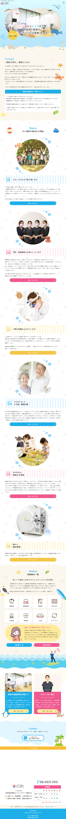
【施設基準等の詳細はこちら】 (50, 806)
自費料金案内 (47, 645)
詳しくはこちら (33, 203)
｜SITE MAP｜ (33, 811)
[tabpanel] (18, 682)
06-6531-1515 (49, 782)
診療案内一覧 (19, 645)
